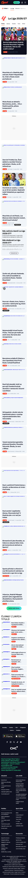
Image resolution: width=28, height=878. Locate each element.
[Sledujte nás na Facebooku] (7, 742)
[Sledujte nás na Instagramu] (10, 742)
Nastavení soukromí (9, 870)
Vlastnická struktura (18, 870)
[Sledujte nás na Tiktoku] (17, 742)
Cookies (23, 868)
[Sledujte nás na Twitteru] (14, 742)
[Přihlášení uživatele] (22, 2)
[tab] (3, 23)
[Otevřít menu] (25, 2)
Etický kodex (6, 874)
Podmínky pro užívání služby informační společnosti (13, 866)
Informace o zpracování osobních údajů (11, 868)
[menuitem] (5, 8)
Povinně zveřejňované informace (17, 874)
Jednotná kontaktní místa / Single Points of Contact (13, 872)
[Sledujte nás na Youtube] (21, 742)
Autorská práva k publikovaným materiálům (13, 864)
